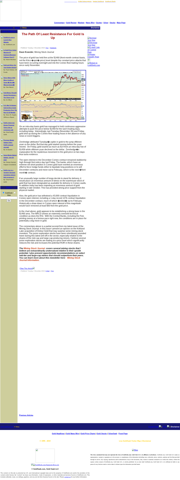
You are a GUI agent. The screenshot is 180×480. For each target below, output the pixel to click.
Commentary (59, 23)
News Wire (90, 23)
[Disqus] (52, 309)
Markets (81, 23)
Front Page (123, 434)
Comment (53, 48)
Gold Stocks (102, 434)
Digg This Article (26, 268)
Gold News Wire (72, 434)
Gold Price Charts (88, 434)
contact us (67, 477)
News (17, 28)
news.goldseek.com (7, 426)
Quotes (99, 23)
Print (47, 48)
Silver (105, 23)
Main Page (121, 23)
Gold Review (71, 23)
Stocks (112, 23)
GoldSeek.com (7, 28)
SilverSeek (112, 434)
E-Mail (47, 271)
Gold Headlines (58, 434)
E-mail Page (153, 427)
